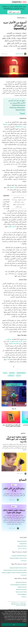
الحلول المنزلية (23, 537)
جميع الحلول (24, 596)
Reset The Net (14, 343)
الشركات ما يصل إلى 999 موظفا (19, 564)
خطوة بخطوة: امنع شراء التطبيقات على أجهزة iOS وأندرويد (16, 439)
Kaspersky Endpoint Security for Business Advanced (14, 572)
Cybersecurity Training (21, 591)
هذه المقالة (12, 187)
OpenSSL (12, 373)
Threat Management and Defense (18, 584)
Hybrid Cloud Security (21, 589)
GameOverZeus (21, 17)
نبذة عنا (21, 609)
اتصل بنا (25, 609)
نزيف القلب (11, 375)
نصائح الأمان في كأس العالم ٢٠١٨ (14, 489)
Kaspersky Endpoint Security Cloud (18, 558)
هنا (8, 359)
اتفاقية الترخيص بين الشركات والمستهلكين (18, 604)
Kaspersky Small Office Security (19, 555)
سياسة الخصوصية (23, 602)
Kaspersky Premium (22, 546)
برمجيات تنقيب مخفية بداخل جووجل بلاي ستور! (14, 511)
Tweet (22, 113)
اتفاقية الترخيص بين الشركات (21, 605)
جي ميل (18, 375)
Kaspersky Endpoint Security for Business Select (15, 570)
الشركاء (18, 609)
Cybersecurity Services (21, 582)
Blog (14, 609)
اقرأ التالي (23, 433)
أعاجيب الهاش (12, 226)
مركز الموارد (10, 609)
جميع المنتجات (24, 560)
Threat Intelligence (22, 594)
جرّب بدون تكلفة (14, 12)
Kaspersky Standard (22, 541)
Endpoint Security (22, 587)
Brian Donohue (19, 53)
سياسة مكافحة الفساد (15, 602)
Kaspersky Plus (23, 543)
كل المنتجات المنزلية (22, 548)
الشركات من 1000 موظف (20, 578)
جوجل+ (5, 373)
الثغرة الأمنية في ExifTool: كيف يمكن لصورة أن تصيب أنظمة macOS (11, 425)
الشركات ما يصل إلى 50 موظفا (19, 552)
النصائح (13, 485)
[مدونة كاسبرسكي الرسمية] (19, 2)
